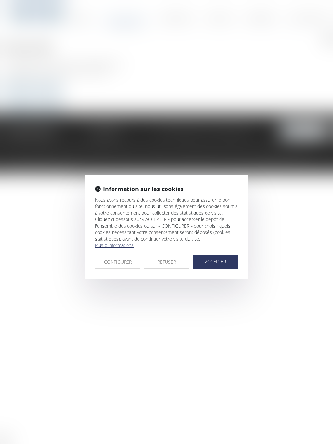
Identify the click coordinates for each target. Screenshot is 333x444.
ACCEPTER (215, 261)
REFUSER (166, 262)
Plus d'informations (114, 245)
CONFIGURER (118, 262)
